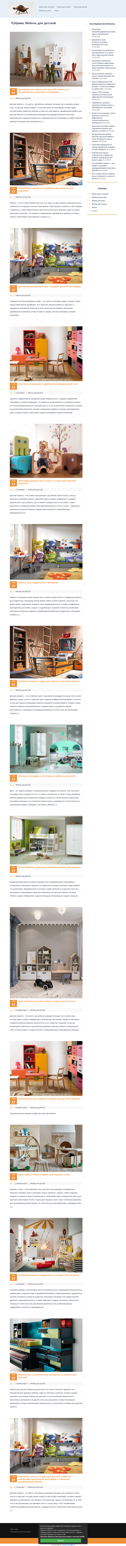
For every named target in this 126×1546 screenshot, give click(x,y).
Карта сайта (14, 1529)
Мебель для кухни (45, 10)
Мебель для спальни (64, 7)
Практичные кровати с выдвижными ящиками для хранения (46, 189)
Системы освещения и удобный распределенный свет (48, 384)
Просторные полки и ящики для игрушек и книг (44, 1174)
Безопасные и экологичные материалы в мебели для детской (48, 1376)
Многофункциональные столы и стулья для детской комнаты (47, 482)
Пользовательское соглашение (21, 1532)
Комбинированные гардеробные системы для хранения (49, 1275)
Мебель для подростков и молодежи (38, 582)
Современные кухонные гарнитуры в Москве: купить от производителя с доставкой (103, 105)
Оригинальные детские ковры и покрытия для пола (47, 1001)
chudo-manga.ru (68, 1545)
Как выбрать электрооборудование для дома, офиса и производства (104, 31)
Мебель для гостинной (46, 7)
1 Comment (20, 393)
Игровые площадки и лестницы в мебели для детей (47, 776)
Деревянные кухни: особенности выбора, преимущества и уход (100, 42)
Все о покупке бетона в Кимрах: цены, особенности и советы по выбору (103, 176)
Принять (60, 1541)
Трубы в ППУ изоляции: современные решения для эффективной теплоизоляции (102, 94)
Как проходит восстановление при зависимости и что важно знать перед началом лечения (103, 52)
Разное (94, 207)
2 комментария (21, 1010)
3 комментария (21, 1108)
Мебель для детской (80, 7)
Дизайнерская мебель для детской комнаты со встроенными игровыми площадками (44, 90)
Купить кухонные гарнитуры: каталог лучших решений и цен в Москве (103, 76)
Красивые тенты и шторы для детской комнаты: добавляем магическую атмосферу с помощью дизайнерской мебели (45, 1479)
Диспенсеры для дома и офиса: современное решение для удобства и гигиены (103, 128)
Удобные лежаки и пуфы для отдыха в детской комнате (49, 681)
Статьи (56, 10)
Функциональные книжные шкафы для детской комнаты (49, 1098)
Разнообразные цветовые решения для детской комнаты (50, 867)
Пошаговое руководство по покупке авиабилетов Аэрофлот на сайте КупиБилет (103, 147)
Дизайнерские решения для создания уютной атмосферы (50, 286)
